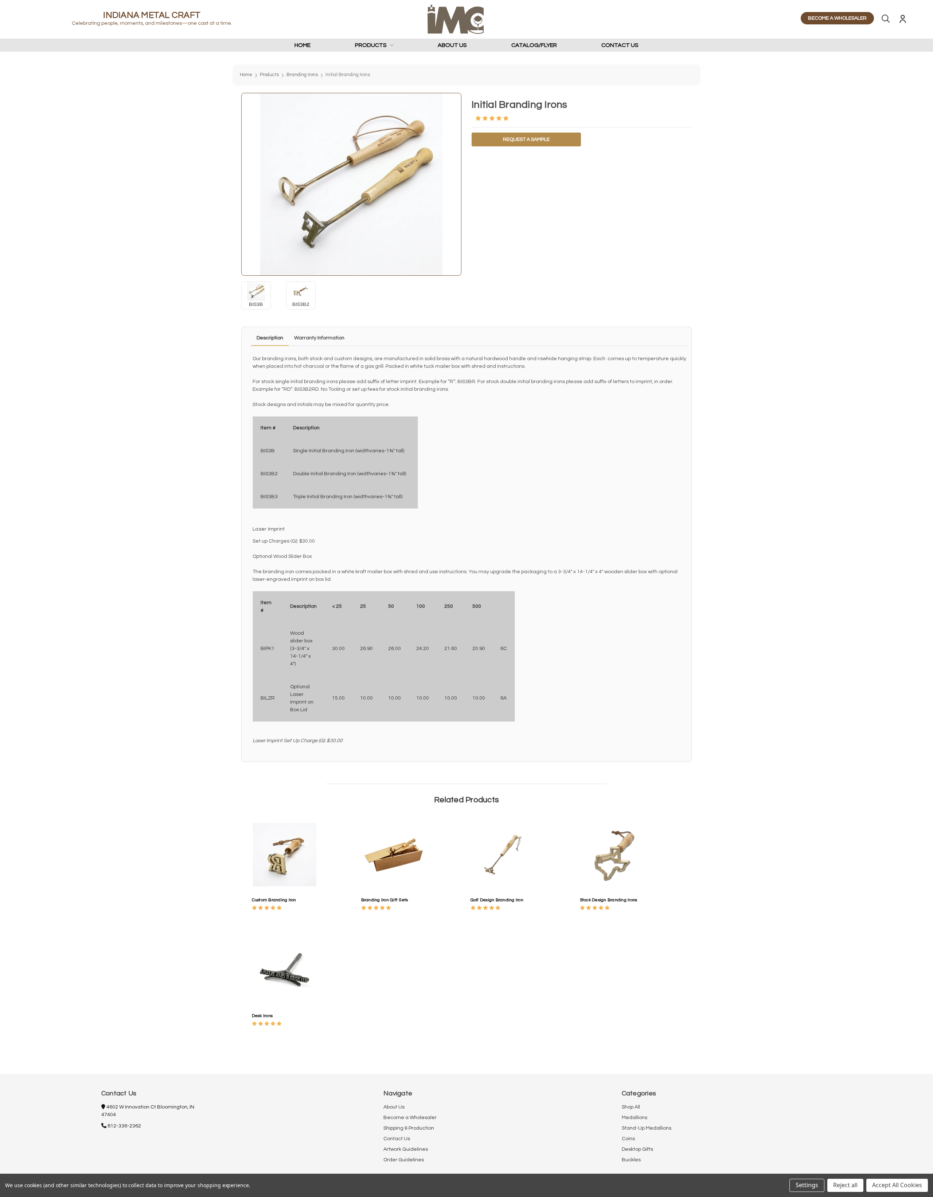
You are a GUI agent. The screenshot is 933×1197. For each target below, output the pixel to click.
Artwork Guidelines (405, 1149)
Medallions (634, 1117)
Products (371, 45)
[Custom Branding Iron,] (284, 854)
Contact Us (620, 45)
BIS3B (256, 304)
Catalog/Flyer (534, 45)
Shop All (631, 1107)
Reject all (845, 1185)
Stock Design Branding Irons (608, 900)
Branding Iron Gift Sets (384, 900)
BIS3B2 (300, 304)
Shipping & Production (408, 1128)
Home (302, 45)
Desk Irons (262, 1015)
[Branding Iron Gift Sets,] (394, 854)
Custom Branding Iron (274, 900)
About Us (452, 45)
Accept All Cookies (897, 1185)
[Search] (886, 20)
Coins (628, 1138)
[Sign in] (902, 20)
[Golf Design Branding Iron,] (503, 854)
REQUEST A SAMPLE (526, 139)
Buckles (631, 1159)
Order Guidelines (403, 1159)
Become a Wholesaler (410, 1117)
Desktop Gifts (637, 1149)
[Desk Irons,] (284, 970)
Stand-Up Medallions (646, 1128)
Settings (807, 1185)
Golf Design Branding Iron (497, 900)
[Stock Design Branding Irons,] (612, 854)
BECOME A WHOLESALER (837, 18)
